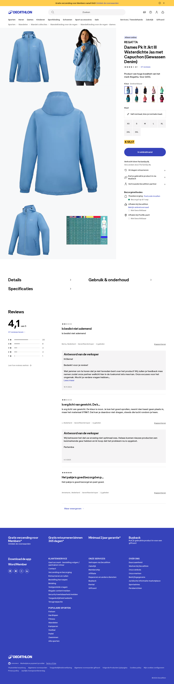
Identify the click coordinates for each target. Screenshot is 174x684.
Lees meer (69, 380)
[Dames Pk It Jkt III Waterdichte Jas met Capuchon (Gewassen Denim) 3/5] (58, 143)
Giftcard (160, 20)
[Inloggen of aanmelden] (157, 12)
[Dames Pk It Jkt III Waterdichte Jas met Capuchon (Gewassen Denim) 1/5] (87, 57)
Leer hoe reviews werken (18, 365)
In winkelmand (145, 152)
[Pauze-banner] (160, 3)
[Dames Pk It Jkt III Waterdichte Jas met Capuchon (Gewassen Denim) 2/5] (29, 57)
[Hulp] (151, 12)
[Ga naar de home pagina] (20, 12)
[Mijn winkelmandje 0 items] (163, 12)
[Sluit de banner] (164, 3)
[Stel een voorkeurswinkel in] (144, 12)
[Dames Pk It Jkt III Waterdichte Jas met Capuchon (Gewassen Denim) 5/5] (87, 230)
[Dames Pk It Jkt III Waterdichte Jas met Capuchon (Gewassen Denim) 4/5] (29, 230)
